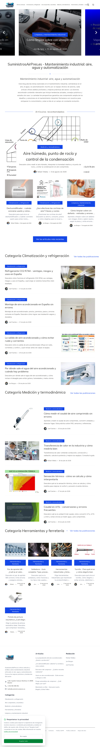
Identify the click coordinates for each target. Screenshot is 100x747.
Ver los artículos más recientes (50, 239)
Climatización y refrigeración (33, 4)
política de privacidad (11, 731)
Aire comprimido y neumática (48, 4)
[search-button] (88, 5)
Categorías (9, 695)
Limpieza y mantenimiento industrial (50, 34)
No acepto (23, 736)
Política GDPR (60, 730)
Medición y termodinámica (63, 4)
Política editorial (70, 730)
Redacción (70, 654)
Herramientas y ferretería (77, 4)
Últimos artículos (21, 4)
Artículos (39, 654)
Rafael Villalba (70, 658)
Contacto (51, 730)
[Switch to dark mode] (93, 4)
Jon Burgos (69, 661)
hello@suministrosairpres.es (16, 689)
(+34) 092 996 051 (13, 686)
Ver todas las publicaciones (86, 256)
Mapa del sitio (82, 730)
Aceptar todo (23, 741)
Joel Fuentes (70, 665)
